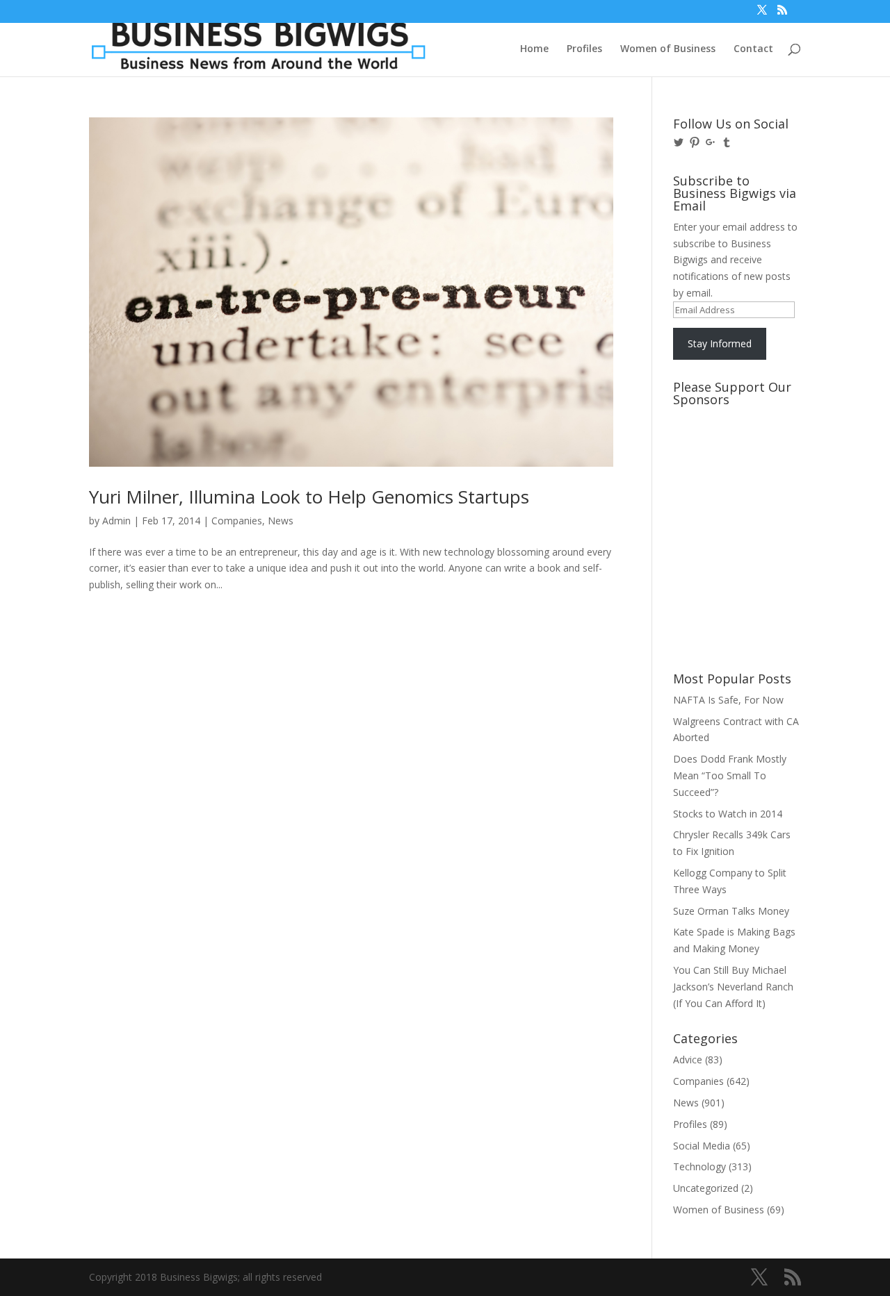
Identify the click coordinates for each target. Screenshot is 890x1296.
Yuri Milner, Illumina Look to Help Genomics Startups (309, 496)
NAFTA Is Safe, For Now (728, 699)
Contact (753, 49)
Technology (699, 1166)
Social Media (701, 1145)
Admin (116, 520)
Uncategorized (705, 1188)
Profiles (584, 49)
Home (534, 49)
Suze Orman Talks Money (731, 910)
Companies (236, 520)
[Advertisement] (735, 465)
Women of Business (667, 49)
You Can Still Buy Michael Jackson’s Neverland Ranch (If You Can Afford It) (733, 986)
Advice (687, 1059)
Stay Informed (720, 343)
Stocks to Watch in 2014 (727, 813)
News (280, 520)
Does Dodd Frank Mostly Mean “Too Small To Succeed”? (729, 775)
